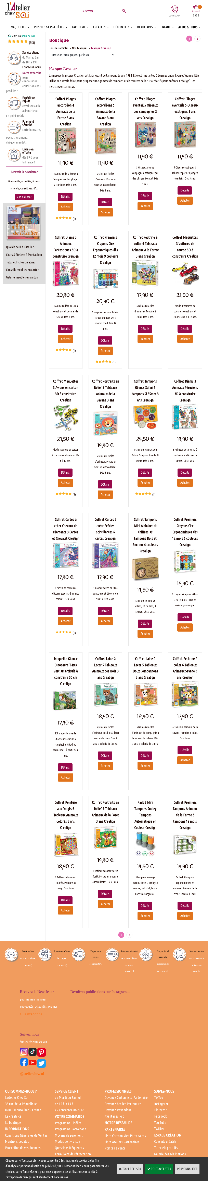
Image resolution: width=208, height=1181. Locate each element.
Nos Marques (80, 48)
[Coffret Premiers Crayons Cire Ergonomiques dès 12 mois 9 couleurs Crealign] (105, 292)
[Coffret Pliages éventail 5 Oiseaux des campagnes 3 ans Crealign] (145, 147)
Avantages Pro (114, 1116)
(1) (74, 219)
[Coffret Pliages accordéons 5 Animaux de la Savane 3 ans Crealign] (105, 153)
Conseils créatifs (165, 1141)
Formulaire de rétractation (73, 1154)
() (32, 43)
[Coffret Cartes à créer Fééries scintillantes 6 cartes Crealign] (105, 567)
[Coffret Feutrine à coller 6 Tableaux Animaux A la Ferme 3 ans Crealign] (145, 285)
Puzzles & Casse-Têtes (49, 27)
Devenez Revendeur (118, 1110)
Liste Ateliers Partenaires (122, 1142)
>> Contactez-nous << (69, 1110)
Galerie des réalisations (170, 1154)
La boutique (13, 1122)
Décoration (121, 27)
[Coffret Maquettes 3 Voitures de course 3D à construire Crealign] (185, 285)
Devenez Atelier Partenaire (123, 1104)
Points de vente (115, 1148)
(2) (74, 494)
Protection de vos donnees (23, 1148)
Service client (30, 52)
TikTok (158, 1097)
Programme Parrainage (70, 1129)
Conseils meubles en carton (22, 270)
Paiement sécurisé (28, 123)
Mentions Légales (17, 1141)
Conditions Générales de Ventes (26, 1135)
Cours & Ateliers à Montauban (24, 255)
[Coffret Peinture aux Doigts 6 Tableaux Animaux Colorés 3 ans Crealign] (65, 857)
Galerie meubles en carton (22, 277)
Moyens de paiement (69, 1135)
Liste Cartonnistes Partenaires (125, 1136)
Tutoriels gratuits (166, 1148)
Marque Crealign (101, 48)
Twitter (159, 1129)
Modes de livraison (67, 1141)
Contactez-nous (31, 67)
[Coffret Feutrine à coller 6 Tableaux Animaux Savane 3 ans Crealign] (185, 706)
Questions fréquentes (69, 1148)
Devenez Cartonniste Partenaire (126, 1097)
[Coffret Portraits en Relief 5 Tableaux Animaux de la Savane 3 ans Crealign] (105, 435)
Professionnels (118, 1091)
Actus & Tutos (187, 27)
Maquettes (18, 27)
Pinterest (160, 1110)
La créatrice (13, 1116)
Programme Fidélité (68, 1123)
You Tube (160, 1122)
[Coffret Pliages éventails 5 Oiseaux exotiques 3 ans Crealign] (185, 147)
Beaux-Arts (145, 27)
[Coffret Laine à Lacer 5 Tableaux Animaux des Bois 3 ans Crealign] (105, 706)
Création (99, 27)
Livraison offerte (28, 150)
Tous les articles (58, 48)
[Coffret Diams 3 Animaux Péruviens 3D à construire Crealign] (185, 429)
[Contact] (28, 965)
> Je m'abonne (31, 1014)
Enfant (165, 27)
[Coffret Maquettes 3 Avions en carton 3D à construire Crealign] (65, 429)
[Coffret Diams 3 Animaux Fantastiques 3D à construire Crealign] (65, 285)
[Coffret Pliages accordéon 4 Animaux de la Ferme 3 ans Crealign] (65, 153)
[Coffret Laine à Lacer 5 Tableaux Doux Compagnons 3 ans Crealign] (145, 706)
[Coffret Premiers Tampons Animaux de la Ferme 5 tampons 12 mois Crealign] (185, 857)
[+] (66, 965)
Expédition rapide (28, 99)
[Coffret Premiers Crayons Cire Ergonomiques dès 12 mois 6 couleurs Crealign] (185, 574)
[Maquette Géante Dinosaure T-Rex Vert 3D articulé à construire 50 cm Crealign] (65, 713)
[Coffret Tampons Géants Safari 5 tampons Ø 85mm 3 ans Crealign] (145, 429)
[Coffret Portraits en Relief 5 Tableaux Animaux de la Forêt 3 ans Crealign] (105, 850)
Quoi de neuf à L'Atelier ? (21, 247)
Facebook (160, 1116)
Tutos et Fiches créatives (21, 262)
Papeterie (79, 27)
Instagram (161, 1104)
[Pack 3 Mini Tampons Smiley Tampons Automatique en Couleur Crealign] (145, 857)
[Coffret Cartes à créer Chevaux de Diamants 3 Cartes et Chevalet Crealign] (65, 567)
